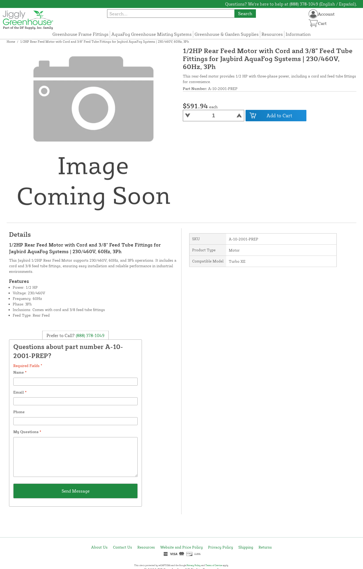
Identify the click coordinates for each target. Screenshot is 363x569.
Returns (265, 547)
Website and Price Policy (181, 547)
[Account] (313, 14)
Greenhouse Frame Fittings (80, 34)
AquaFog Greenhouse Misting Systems (151, 34)
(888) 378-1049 (89, 335)
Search (245, 13)
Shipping (245, 547)
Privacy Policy (220, 547)
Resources (272, 34)
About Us (99, 547)
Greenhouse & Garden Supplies (227, 34)
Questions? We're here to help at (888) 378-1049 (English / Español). (291, 4)
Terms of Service (213, 565)
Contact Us (122, 547)
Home (11, 42)
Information (298, 34)
